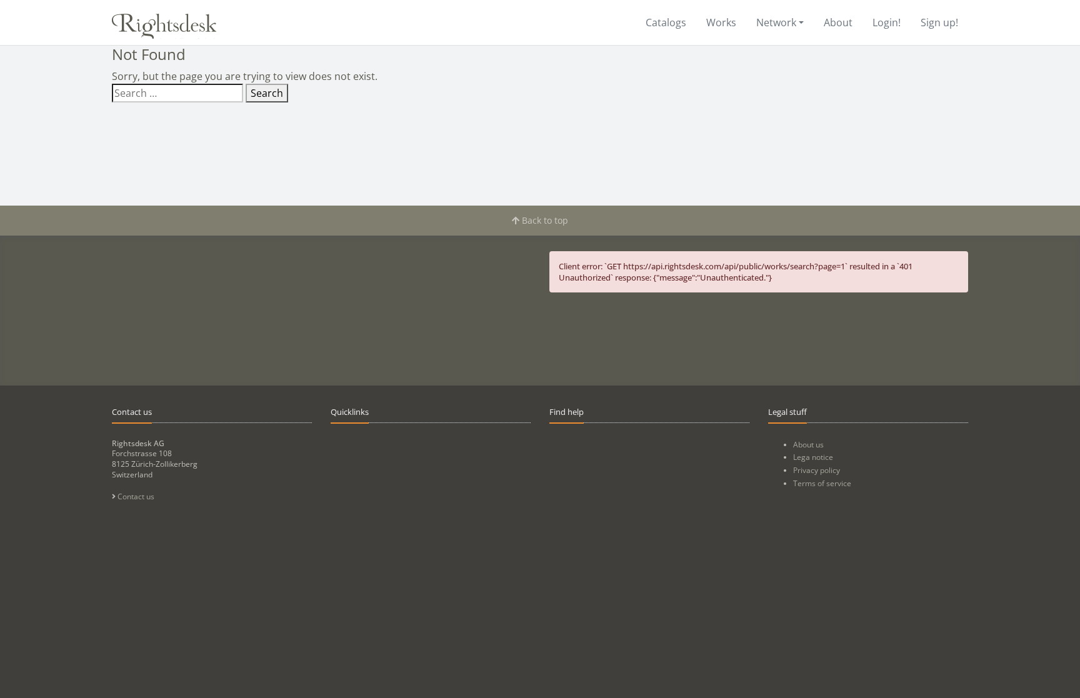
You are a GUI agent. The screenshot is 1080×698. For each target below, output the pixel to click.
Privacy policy (816, 470)
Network (776, 22)
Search (267, 93)
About (838, 22)
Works (721, 22)
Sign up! (939, 22)
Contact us (135, 496)
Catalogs (666, 22)
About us (808, 444)
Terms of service (822, 483)
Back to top (543, 220)
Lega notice (813, 457)
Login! (886, 22)
